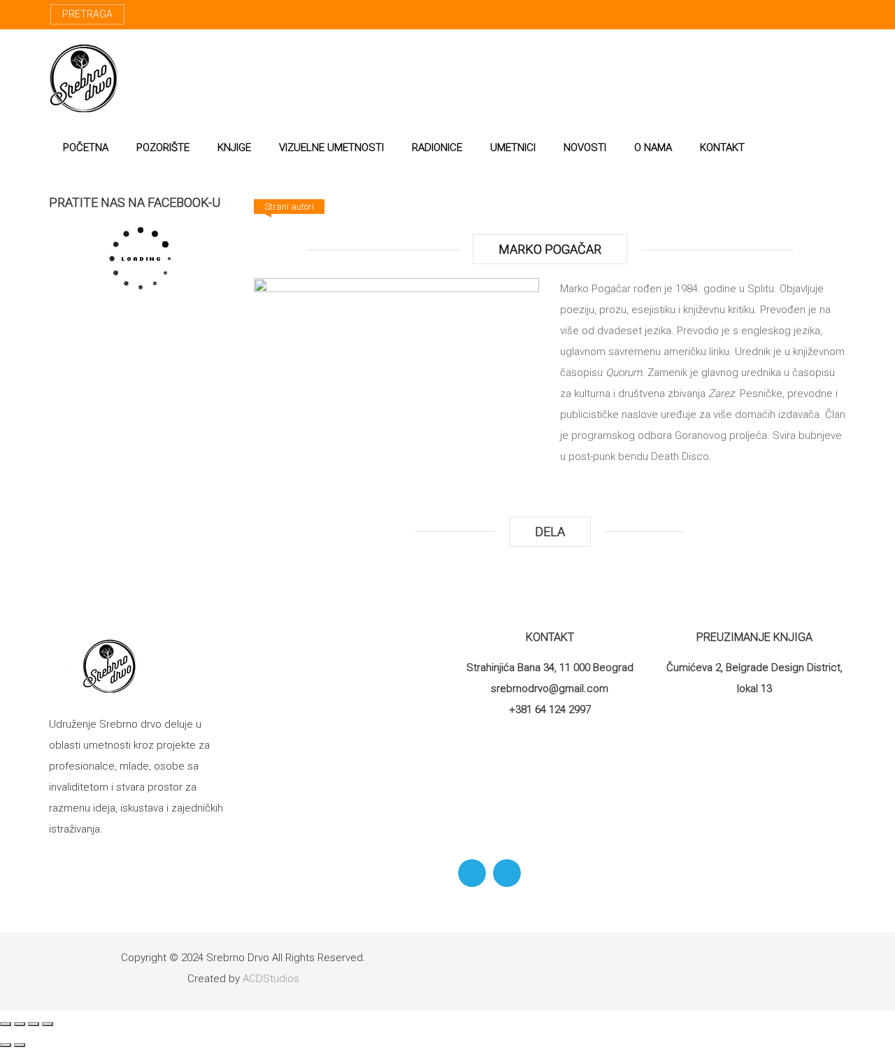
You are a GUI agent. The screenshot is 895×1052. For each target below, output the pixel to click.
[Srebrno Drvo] (84, 78)
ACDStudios (271, 978)
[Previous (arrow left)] (5, 1045)
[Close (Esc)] (5, 1024)
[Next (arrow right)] (19, 1045)
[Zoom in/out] (47, 1024)
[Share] (19, 1024)
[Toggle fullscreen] (33, 1024)
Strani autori (289, 206)
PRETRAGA (87, 14)
